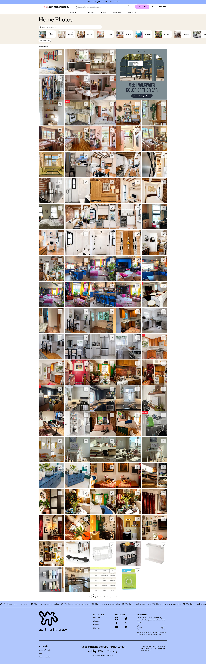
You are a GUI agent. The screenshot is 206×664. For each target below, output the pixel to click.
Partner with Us (44, 657)
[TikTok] (126, 618)
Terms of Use (146, 634)
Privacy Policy (157, 634)
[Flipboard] (126, 627)
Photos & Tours (75, 12)
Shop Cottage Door (142, 95)
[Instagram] (116, 618)
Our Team (96, 617)
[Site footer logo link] (65, 620)
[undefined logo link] (56, 7)
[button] (51, 61)
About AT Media (44, 650)
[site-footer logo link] (43, 647)
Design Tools (117, 12)
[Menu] (40, 7)
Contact (96, 624)
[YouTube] (116, 627)
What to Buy (132, 12)
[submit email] (162, 627)
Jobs (40, 653)
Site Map (96, 628)
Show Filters (45, 41)
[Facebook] (116, 623)
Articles (103, 12)
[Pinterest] (126, 623)
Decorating (90, 12)
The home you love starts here (38, 604)
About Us (96, 621)
